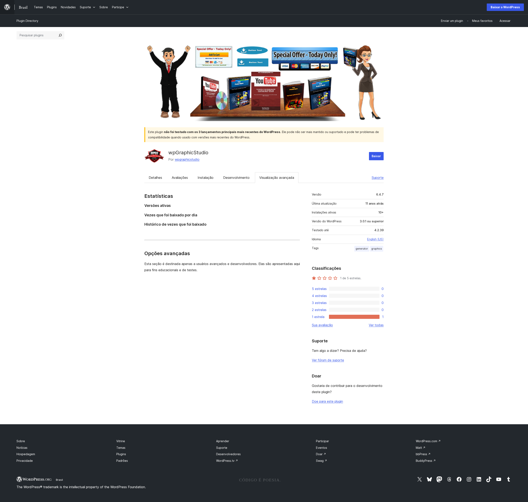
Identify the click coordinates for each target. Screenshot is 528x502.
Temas (120, 447)
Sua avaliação (322, 325)
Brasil (59, 479)
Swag (321, 460)
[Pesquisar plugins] (60, 35)
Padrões (122, 460)
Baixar (376, 156)
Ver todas (376, 325)
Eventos (321, 447)
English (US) (375, 239)
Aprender (222, 441)
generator (362, 248)
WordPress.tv (227, 460)
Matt (420, 447)
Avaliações (180, 178)
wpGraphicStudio (188, 153)
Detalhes (155, 178)
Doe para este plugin (327, 401)
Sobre (20, 441)
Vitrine (120, 441)
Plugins (121, 454)
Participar (322, 441)
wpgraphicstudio (187, 159)
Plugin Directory (27, 20)
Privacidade (24, 460)
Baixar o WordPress (505, 7)
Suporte (378, 178)
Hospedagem (25, 454)
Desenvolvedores (228, 454)
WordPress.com (428, 441)
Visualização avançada (276, 178)
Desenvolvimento (236, 178)
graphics (376, 248)
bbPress (423, 454)
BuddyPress (426, 460)
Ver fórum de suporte (328, 360)
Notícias (21, 447)
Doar (321, 454)
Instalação (205, 178)
